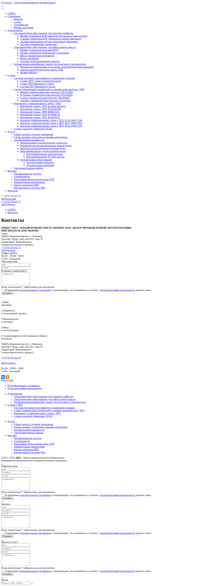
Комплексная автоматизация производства (42, 148)
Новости (18, 19)
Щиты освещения (29, 58)
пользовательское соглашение (35, 290)
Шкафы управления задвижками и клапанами (44, 53)
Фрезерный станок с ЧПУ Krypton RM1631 (43, 106)
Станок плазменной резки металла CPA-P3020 (44, 98)
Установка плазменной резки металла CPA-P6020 (46, 95)
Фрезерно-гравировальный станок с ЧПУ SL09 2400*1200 (51, 120)
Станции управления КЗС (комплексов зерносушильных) (50, 38)
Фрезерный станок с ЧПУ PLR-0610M (40, 109)
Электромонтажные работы (28, 168)
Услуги (11, 421)
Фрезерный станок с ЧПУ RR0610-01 (40, 112)
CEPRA (11, 13)
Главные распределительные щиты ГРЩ (41, 69)
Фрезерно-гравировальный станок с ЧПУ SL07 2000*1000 (51, 123)
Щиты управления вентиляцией (37, 55)
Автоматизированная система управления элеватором (49, 41)
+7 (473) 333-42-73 (11, 201)
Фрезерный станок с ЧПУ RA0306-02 (40, 114)
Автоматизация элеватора (40, 162)
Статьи (17, 22)
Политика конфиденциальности (24, 388)
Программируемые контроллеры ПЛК (34, 179)
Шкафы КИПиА (28, 72)
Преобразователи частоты (27, 173)
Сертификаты (21, 24)
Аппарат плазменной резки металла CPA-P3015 (45, 100)
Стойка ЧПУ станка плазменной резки (40, 81)
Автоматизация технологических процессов (43, 143)
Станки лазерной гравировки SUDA (33, 128)
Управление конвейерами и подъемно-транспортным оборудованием (57, 67)
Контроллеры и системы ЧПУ (30, 187)
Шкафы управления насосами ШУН (39, 50)
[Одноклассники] (7, 377)
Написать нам (8, 198)
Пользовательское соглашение (23, 385)
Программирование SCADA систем (45, 157)
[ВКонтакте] (3, 377)
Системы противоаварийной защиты (39, 61)
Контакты (12, 190)
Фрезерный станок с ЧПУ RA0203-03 (40, 117)
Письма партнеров (24, 27)
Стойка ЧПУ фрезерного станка (37, 83)
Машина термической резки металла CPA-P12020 (46, 92)
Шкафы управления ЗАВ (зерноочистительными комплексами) (53, 36)
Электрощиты (14, 393)
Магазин (12, 435)
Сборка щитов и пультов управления (33, 134)
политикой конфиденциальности (117, 290)
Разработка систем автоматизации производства (45, 145)
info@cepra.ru (8, 250)
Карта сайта (7, 380)
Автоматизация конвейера (40, 165)
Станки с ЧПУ (15, 405)
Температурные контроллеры (29, 182)
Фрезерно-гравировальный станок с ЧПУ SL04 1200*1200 (51, 126)
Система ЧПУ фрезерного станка (37, 86)
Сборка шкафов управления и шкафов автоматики (41, 137)
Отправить (7, 293)
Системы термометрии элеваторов (38, 44)
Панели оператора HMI (26, 185)
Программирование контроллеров (44, 154)
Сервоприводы (22, 176)
